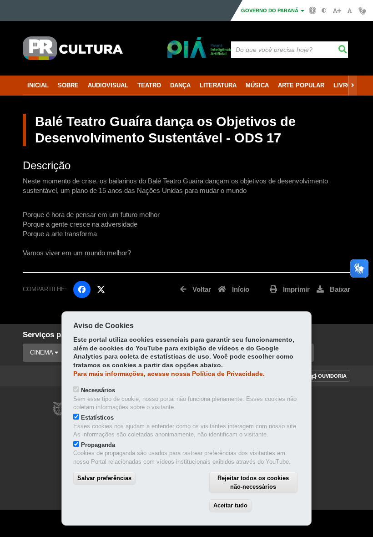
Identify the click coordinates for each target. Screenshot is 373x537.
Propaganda (98, 444)
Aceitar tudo (230, 505)
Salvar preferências (104, 478)
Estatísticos (97, 417)
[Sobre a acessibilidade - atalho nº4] (313, 10)
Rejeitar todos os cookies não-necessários (253, 482)
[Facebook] (81, 289)
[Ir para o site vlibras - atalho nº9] (362, 10)
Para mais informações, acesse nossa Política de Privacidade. (169, 373)
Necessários (98, 390)
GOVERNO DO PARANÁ (270, 10)
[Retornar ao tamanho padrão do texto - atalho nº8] (349, 10)
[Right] (352, 86)
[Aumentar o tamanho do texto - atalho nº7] (337, 10)
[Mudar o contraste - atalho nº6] (324, 10)
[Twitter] (101, 289)
